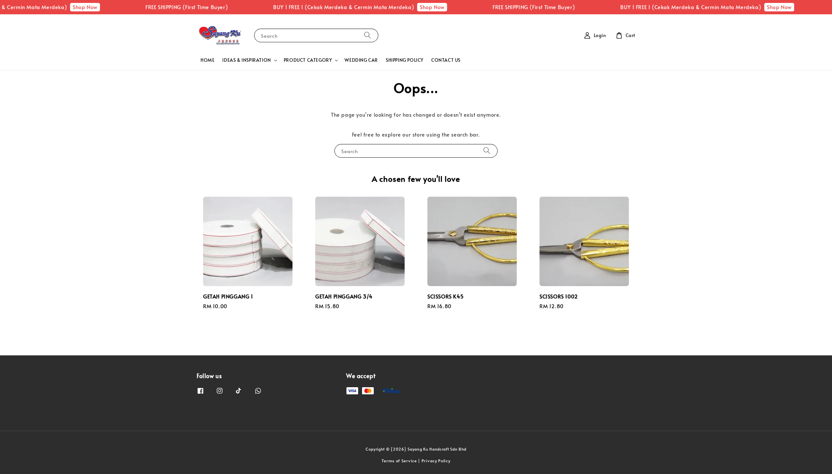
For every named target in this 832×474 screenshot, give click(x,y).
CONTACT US (446, 60)
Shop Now (73, 6)
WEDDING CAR (361, 60)
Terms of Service (399, 461)
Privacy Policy (436, 461)
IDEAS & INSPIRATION (246, 60)
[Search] (367, 35)
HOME (207, 60)
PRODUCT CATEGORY (308, 60)
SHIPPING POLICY (404, 60)
